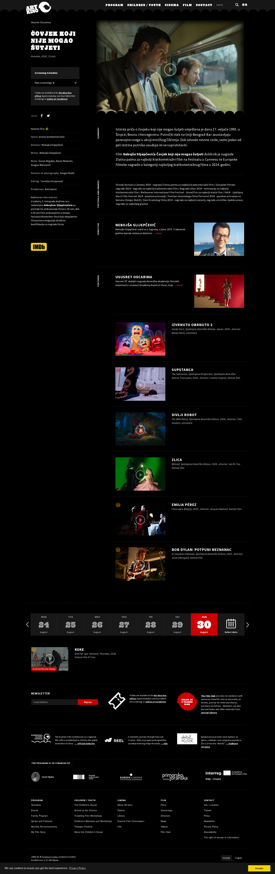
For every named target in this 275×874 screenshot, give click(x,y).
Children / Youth (144, 5)
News (163, 821)
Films (163, 804)
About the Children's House (88, 832)
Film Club (166, 832)
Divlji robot (184, 414)
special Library (209, 712)
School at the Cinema (85, 810)
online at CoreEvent (57, 99)
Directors (165, 815)
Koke (79, 649)
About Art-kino (124, 804)
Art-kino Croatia (49, 856)
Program (114, 5)
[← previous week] (27, 624)
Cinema (172, 5)
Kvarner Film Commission (130, 821)
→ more (157, 233)
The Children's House (85, 804)
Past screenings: (44, 82)
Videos (164, 826)
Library (121, 815)
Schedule (36, 804)
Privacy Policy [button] (77, 868)
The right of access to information (221, 837)
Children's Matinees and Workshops (93, 821)
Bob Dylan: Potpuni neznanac (202, 549)
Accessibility (210, 832)
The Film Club (208, 695)
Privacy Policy (211, 826)
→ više (164, 743)
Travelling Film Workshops (88, 815)
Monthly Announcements (44, 826)
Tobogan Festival (83, 826)
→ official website (85, 743)
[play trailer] (170, 69)
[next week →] (248, 624)
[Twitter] (48, 115)
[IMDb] (39, 247)
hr (244, 5)
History (121, 810)
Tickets (207, 810)
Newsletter (209, 821)
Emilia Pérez (184, 504)
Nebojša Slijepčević (135, 224)
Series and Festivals (41, 821)
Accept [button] (259, 868)
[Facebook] (41, 115)
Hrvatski (226, 858)
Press (207, 815)
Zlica (177, 459)
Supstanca (182, 369)
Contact (204, 5)
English (238, 858)
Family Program (39, 815)
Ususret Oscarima (41, 22)
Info (119, 826)
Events (34, 810)
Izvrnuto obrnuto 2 (192, 324)
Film (187, 5)
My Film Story (38, 832)
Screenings (166, 810)
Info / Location (211, 804)
